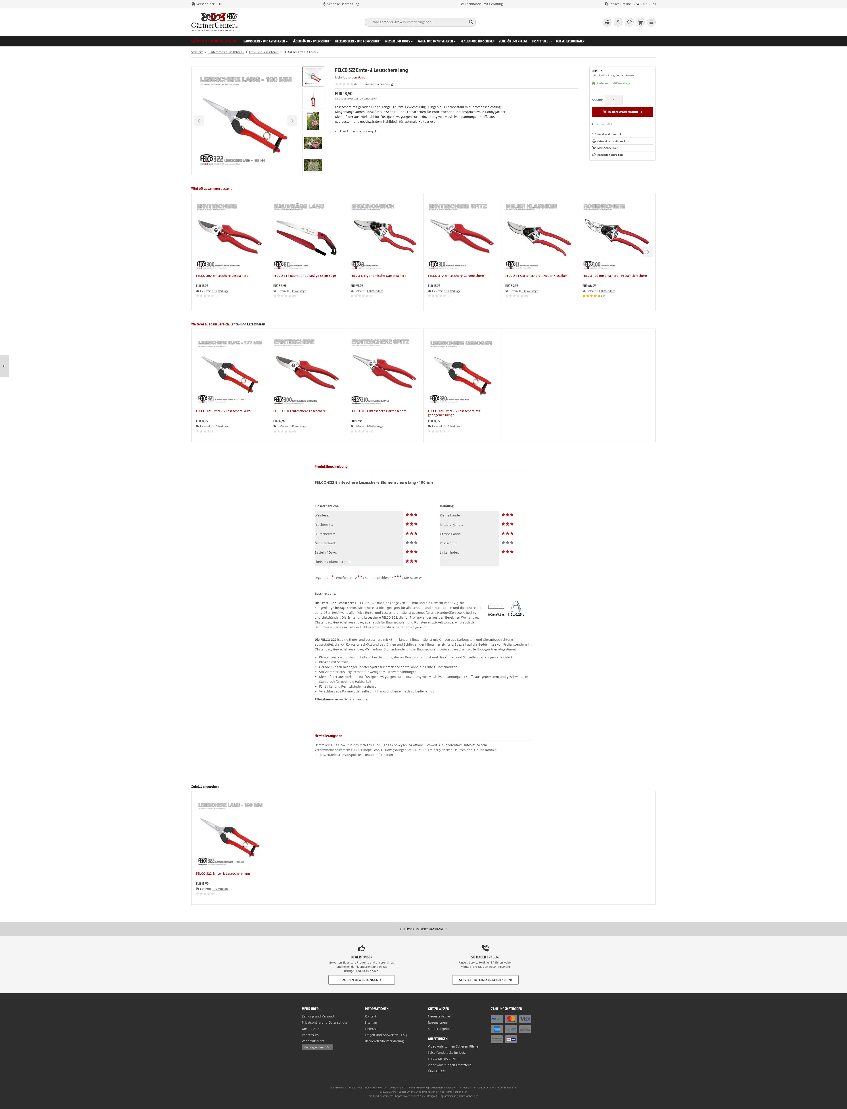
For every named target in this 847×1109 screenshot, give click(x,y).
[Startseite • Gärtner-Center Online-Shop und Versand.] (214, 30)
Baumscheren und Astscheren (264, 41)
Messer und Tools (397, 41)
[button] (313, 99)
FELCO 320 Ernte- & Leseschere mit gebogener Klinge (454, 413)
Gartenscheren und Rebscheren (213, 41)
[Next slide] (313, 168)
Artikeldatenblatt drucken (613, 141)
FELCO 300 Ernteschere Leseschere (222, 276)
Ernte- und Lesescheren (247, 324)
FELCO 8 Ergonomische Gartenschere (378, 276)
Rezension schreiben (376, 84)
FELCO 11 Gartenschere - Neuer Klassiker (536, 276)
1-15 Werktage (297, 291)
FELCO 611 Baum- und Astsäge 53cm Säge (304, 276)
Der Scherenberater (570, 41)
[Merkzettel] (629, 22)
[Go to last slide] (313, 74)
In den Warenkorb (622, 111)
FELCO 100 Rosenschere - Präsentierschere (615, 276)
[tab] (250, 314)
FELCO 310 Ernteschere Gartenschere (456, 276)
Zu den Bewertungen (360, 980)
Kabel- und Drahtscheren (435, 41)
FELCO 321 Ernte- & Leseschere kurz (223, 411)
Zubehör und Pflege (513, 41)
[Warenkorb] (640, 22)
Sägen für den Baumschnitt (312, 41)
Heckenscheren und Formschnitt (358, 41)
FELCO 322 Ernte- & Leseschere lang (223, 874)
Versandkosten (368, 98)
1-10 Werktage (620, 83)
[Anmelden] (618, 22)
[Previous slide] (199, 252)
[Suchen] (471, 22)
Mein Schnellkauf (607, 148)
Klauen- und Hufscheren (477, 41)
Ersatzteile (540, 41)
